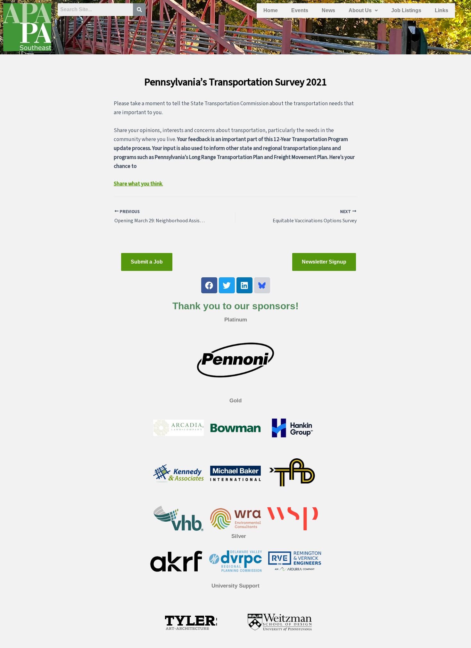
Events (299, 10)
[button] (363, 10)
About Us (360, 10)
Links (441, 10)
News (328, 10)
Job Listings (406, 10)
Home (270, 10)
